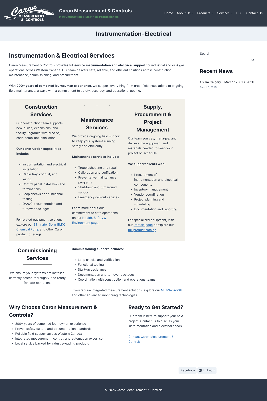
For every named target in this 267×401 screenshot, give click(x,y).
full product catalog (142, 230)
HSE (239, 13)
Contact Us (254, 13)
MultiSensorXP (171, 290)
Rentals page (143, 225)
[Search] (252, 60)
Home (168, 13)
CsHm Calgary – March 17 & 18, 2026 (227, 82)
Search (205, 53)
